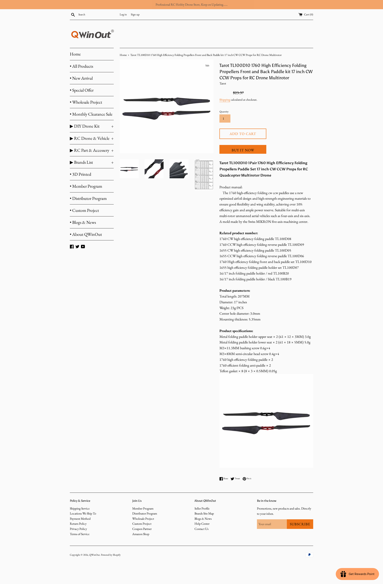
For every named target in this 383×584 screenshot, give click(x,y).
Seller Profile (201, 508)
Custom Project (141, 524)
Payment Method (80, 519)
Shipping (224, 99)
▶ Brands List (92, 162)
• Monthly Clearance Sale (91, 114)
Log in (123, 14)
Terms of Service (79, 534)
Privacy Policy (78, 529)
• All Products (81, 66)
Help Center (201, 524)
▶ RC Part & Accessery (92, 150)
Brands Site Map (204, 513)
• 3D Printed (80, 174)
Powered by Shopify (111, 554)
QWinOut (94, 554)
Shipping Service (80, 508)
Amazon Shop (140, 534)
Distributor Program (144, 513)
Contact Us (201, 529)
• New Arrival (81, 78)
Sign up (135, 14)
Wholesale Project (143, 519)
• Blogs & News (83, 222)
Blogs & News (203, 519)
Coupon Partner (142, 529)
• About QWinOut (86, 234)
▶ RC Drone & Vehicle (92, 138)
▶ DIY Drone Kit (92, 126)
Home (75, 54)
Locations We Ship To (83, 513)
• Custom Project (84, 210)
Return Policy (78, 524)
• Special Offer (82, 90)
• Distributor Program (88, 198)
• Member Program (86, 186)
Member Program (142, 508)
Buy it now (243, 150)
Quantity (224, 111)
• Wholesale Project (86, 102)
